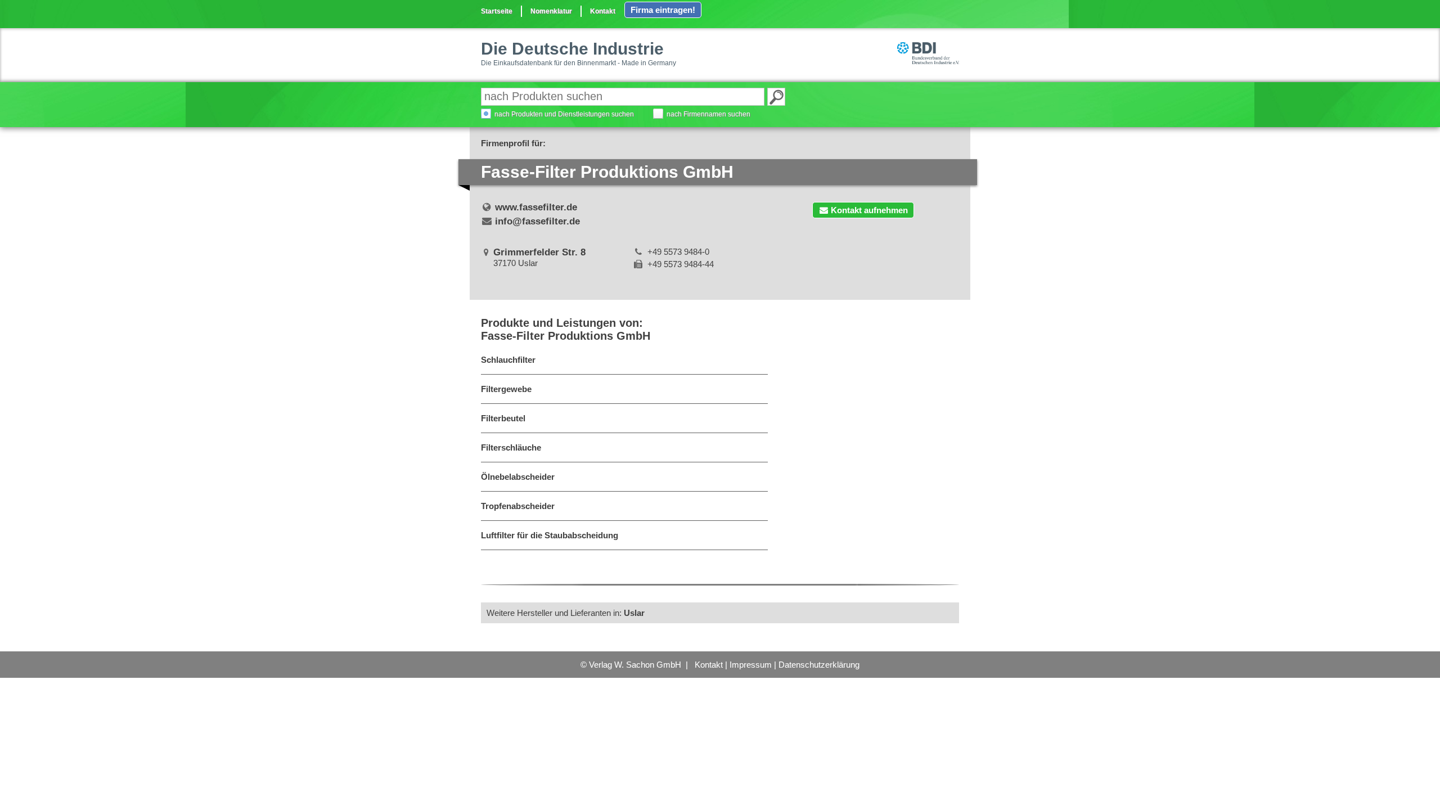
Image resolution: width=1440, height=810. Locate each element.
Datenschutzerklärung (819, 664)
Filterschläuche (511, 447)
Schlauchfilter (508, 359)
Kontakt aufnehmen (869, 210)
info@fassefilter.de (537, 221)
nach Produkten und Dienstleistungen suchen (564, 114)
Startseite (496, 11)
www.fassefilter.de (536, 207)
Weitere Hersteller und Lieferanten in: (566, 613)
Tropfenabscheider (518, 506)
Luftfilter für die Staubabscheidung (549, 535)
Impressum (751, 664)
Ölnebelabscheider (518, 477)
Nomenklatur (551, 11)
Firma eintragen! (663, 10)
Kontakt (602, 11)
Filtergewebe (506, 389)
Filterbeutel (503, 418)
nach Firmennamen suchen (708, 114)
